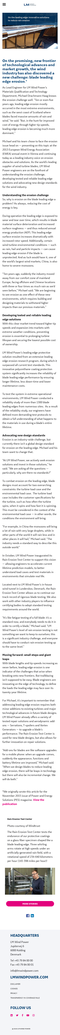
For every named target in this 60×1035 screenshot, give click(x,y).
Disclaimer (15, 984)
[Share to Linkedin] (32, 915)
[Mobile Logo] (30, 8)
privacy (13, 993)
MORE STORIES (30, 903)
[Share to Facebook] (27, 915)
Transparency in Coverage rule (25, 998)
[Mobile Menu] (4, 4)
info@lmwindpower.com (24, 970)
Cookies (14, 989)
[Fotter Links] (11, 1015)
